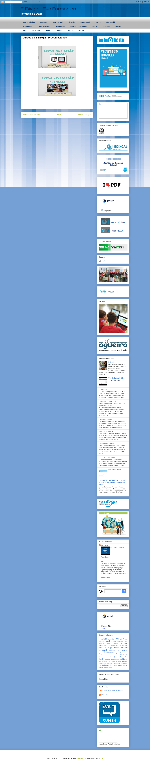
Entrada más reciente (31, 115)
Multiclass (114, 659)
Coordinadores (113, 645)
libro (121, 657)
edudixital (124, 650)
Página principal (29, 22)
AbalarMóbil (110, 22)
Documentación (85, 22)
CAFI (108, 643)
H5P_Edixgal (36, 30)
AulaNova (101, 641)
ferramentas (107, 655)
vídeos (125, 665)
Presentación (102, 663)
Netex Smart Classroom (78, 26)
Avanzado (120, 641)
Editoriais (71, 22)
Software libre (107, 665)
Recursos (43, 22)
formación (115, 655)
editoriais (124, 648)
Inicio (59, 115)
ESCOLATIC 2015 (109, 653)
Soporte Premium (44, 26)
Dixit (24, 30)
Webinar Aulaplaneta (106, 443)
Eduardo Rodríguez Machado (112, 690)
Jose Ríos (104, 695)
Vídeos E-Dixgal (57, 22)
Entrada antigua (84, 115)
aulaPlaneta (111, 641)
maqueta (107, 659)
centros (116, 643)
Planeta (113, 661)
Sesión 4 (81, 30)
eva (126, 653)
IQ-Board (116, 657)
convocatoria (103, 645)
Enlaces (118, 26)
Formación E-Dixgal (107, 457)
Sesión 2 (59, 30)
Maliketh (80, 758)
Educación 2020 (114, 650)
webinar (101, 667)
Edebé (116, 648)
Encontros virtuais (105, 419)
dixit (126, 645)
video (120, 665)
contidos (124, 643)
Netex (125, 659)
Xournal (110, 667)
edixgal (103, 650)
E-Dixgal (104, 545)
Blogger (100, 758)
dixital (101, 648)
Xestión (105, 667)
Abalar (104, 639)
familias (101, 655)
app (126, 639)
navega (119, 659)
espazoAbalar (120, 653)
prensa (125, 661)
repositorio (116, 663)
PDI (109, 661)
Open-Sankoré (103, 661)
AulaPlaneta (60, 26)
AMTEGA (120, 639)
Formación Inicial (114, 469)
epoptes (101, 653)
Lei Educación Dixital (117, 547)
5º (99, 639)
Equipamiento (28, 26)
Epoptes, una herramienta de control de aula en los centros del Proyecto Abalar (112, 483)
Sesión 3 (70, 30)
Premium (118, 661)
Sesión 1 (48, 30)
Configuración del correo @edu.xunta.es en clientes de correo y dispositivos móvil (113, 403)
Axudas (98, 22)
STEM (115, 665)
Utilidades (106, 26)
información (109, 657)
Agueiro (111, 639)
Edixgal (111, 362)
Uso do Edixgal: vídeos (116, 378)
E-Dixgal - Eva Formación (48, 8)
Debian (122, 645)
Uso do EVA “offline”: (106, 431)
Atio (102, 562)
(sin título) (103, 389)
